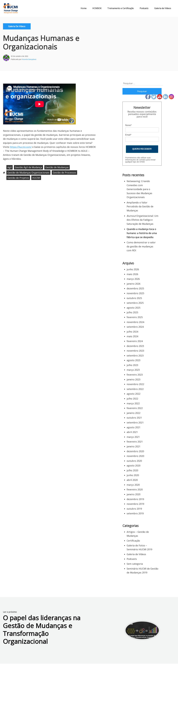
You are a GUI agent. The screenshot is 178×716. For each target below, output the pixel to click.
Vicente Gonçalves (29, 59)
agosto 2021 (133, 427)
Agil (9, 167)
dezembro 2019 (135, 499)
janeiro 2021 (133, 446)
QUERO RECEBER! (142, 149)
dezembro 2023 (135, 346)
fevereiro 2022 (135, 408)
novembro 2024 (135, 322)
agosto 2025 (133, 307)
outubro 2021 (134, 417)
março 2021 (133, 436)
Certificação (133, 540)
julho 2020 (132, 470)
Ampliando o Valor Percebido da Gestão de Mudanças (140, 206)
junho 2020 (133, 475)
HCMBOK (97, 8)
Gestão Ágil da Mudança (28, 167)
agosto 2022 (133, 393)
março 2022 (133, 403)
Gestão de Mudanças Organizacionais (28, 172)
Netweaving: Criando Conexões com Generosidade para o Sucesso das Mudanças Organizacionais (139, 189)
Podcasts (144, 8)
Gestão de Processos (64, 172)
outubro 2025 (134, 298)
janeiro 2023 (133, 379)
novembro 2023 (135, 350)
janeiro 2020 (133, 494)
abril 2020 (132, 479)
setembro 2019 (135, 513)
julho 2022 (132, 398)
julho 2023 (132, 365)
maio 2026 (132, 274)
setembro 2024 (135, 326)
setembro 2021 (135, 422)
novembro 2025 (135, 293)
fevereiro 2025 (135, 317)
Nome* (128, 125)
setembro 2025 (135, 302)
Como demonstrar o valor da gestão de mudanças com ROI (141, 246)
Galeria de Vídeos (162, 8)
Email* (128, 135)
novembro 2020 (135, 456)
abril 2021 (132, 432)
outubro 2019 (134, 508)
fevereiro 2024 (135, 341)
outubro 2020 (134, 460)
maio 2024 (132, 336)
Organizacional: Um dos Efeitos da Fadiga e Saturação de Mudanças (142, 219)
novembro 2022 (135, 384)
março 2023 (133, 369)
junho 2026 (133, 269)
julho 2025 (132, 312)
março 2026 (133, 278)
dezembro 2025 (135, 288)
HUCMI (36, 177)
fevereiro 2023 (135, 374)
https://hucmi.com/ (21, 146)
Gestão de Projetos (18, 177)
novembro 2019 (135, 503)
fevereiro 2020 (135, 489)
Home (84, 8)
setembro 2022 (135, 389)
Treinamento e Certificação (120, 8)
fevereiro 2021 (135, 441)
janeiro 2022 (133, 413)
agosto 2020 (133, 465)
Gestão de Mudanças (57, 167)
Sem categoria (135, 563)
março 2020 (133, 484)
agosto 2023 (133, 360)
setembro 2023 (135, 355)
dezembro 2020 (135, 451)
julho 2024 (132, 331)
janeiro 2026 (133, 283)
